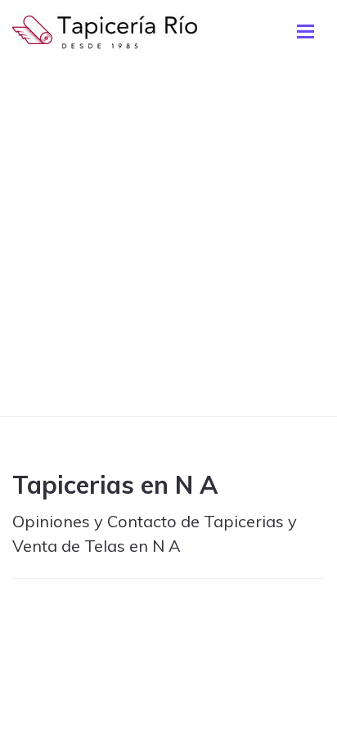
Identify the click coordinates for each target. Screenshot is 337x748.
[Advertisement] (168, 239)
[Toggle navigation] (305, 31)
